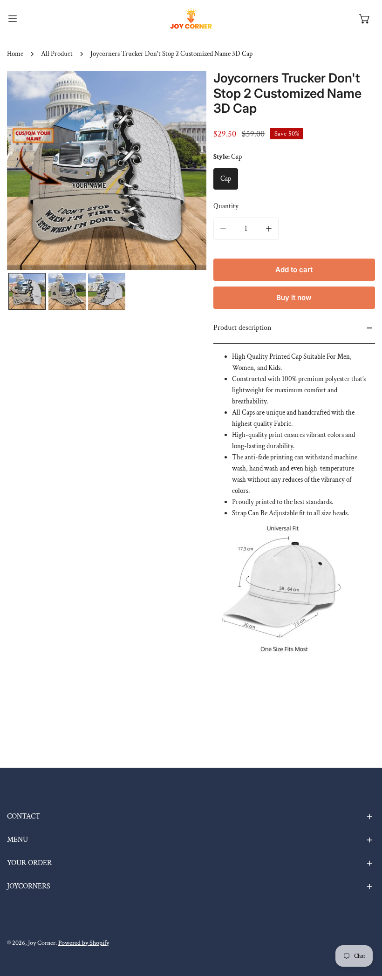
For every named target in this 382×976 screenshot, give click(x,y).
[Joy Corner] (191, 18)
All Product (57, 53)
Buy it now (294, 297)
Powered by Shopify (83, 943)
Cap (225, 178)
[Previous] (29, 171)
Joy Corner (41, 943)
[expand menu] (12, 18)
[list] (106, 170)
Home (15, 53)
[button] (365, 18)
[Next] (184, 171)
